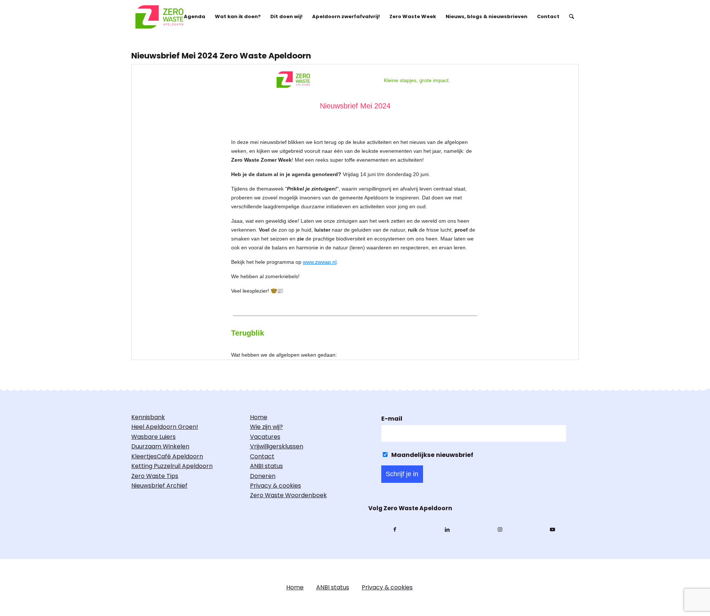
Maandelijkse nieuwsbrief (431, 455)
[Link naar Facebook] (394, 530)
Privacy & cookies (275, 485)
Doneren (262, 476)
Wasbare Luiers (153, 436)
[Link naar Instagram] (500, 530)
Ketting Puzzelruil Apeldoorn (172, 466)
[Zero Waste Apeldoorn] (160, 16)
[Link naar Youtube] (552, 530)
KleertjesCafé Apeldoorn (167, 456)
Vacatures (265, 436)
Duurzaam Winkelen (160, 446)
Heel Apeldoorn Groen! (164, 427)
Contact (262, 456)
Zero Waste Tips (154, 476)
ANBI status (266, 466)
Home (258, 417)
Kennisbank (148, 417)
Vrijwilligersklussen (276, 446)
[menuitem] (194, 16)
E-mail (391, 418)
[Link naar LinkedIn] (447, 530)
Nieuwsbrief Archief (159, 485)
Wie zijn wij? (266, 427)
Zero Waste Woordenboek (288, 495)
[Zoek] (571, 16)
